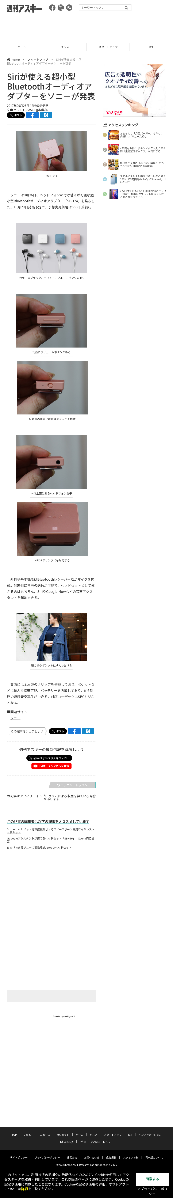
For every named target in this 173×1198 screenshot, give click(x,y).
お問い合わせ (91, 1157)
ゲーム (79, 1134)
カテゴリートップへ (74, 785)
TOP (14, 1134)
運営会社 (72, 1157)
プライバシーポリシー (47, 1157)
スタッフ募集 (130, 1157)
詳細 (24, 1189)
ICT (108, 47)
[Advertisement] (86, 26)
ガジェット (63, 1134)
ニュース (45, 1134)
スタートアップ (64, 47)
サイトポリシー (19, 1157)
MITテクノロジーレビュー (98, 1142)
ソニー (15, 717)
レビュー (28, 1134)
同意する (152, 1179)
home (15, 59)
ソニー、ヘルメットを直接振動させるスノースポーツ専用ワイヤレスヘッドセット (50, 831)
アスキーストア (151, 47)
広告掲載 (111, 1157)
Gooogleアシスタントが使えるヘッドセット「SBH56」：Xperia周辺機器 (50, 840)
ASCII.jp (68, 1142)
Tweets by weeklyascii (64, 1016)
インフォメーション (150, 1134)
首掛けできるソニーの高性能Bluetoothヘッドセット (39, 847)
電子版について (154, 1157)
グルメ (22, 47)
